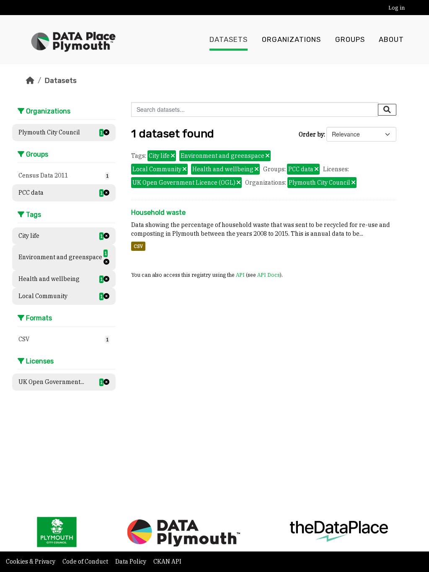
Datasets (228, 40)
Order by (311, 134)
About (391, 40)
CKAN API (167, 561)
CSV (138, 246)
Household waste (158, 212)
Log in (396, 7)
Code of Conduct (85, 561)
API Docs (268, 274)
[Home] (30, 80)
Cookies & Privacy (31, 561)
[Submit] (387, 110)
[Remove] (173, 156)
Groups (350, 40)
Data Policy (131, 561)
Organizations (291, 40)
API (240, 274)
